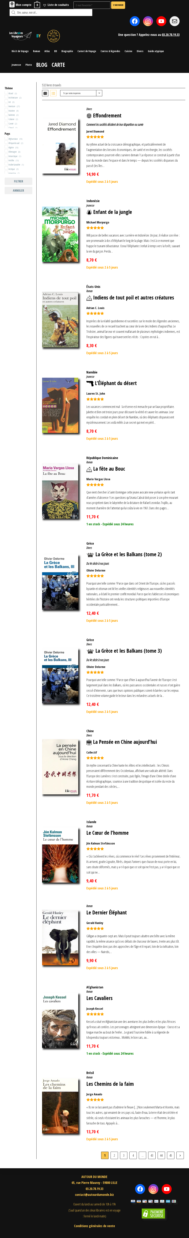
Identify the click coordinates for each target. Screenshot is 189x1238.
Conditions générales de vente (94, 1226)
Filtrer (18, 181)
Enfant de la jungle (112, 211)
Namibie (91, 372)
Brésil (90, 1073)
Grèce (90, 543)
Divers (89, 109)
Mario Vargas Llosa (98, 479)
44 (161, 1155)
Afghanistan (94, 987)
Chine (90, 731)
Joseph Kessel (94, 1009)
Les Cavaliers (99, 997)
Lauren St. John (95, 393)
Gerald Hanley (94, 923)
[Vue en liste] (53, 93)
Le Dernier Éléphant (106, 912)
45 (170, 1155)
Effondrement (107, 115)
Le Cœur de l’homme (107, 832)
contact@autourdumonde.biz (94, 1194)
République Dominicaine (102, 458)
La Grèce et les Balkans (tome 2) (128, 554)
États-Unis (93, 286)
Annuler (18, 190)
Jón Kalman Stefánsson (100, 843)
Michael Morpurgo (97, 222)
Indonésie (93, 201)
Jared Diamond (95, 131)
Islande (91, 822)
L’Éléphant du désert (116, 383)
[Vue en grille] (45, 93)
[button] (176, 109)
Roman (89, 291)
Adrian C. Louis (95, 308)
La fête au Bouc (109, 468)
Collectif (91, 752)
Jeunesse (90, 205)
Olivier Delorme (95, 570)
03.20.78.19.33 (171, 34)
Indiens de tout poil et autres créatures (133, 297)
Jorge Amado (94, 1094)
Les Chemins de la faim (110, 1083)
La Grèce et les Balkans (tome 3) (128, 650)
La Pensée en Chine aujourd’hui (125, 741)
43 (152, 1155)
